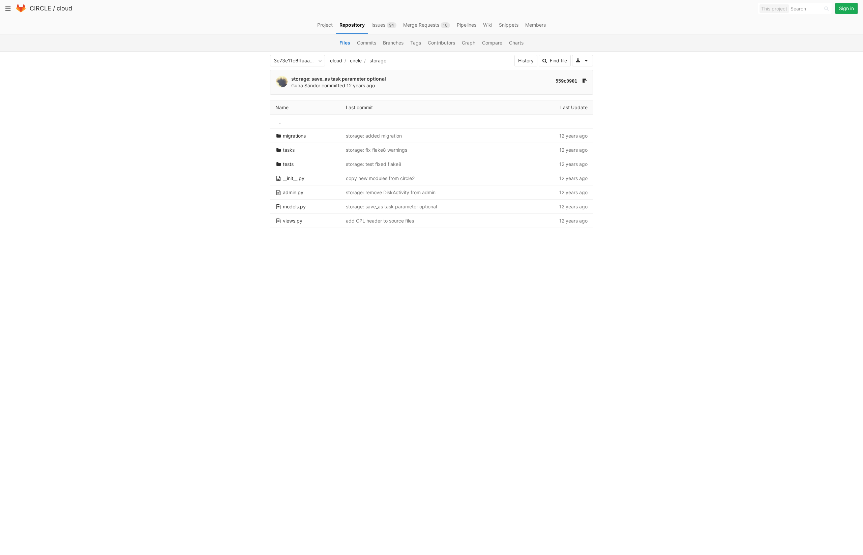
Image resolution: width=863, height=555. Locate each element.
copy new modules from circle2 (380, 178)
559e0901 (566, 81)
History (526, 60)
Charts (516, 43)
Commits (366, 43)
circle (356, 60)
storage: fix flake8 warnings (376, 150)
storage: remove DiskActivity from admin (391, 192)
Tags (415, 43)
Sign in (846, 8)
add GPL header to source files (380, 221)
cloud (64, 8)
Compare (492, 43)
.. (280, 121)
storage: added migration (374, 136)
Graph (468, 43)
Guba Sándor (305, 85)
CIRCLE (40, 8)
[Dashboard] (21, 11)
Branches (393, 43)
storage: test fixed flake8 (373, 164)
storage (377, 60)
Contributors (441, 43)
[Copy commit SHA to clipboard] (585, 81)
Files (344, 43)
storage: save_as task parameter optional (338, 79)
